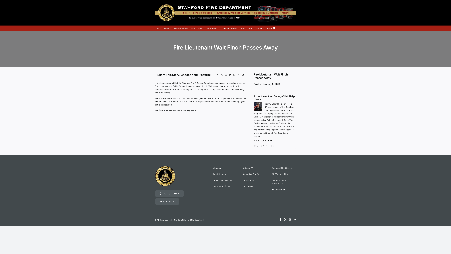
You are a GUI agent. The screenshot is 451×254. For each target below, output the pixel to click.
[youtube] (295, 219)
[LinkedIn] (230, 75)
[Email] (243, 75)
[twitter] (285, 219)
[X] (222, 75)
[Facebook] (217, 75)
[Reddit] (226, 75)
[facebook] (280, 219)
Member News (268, 146)
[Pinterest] (238, 75)
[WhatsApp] (234, 75)
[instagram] (290, 219)
